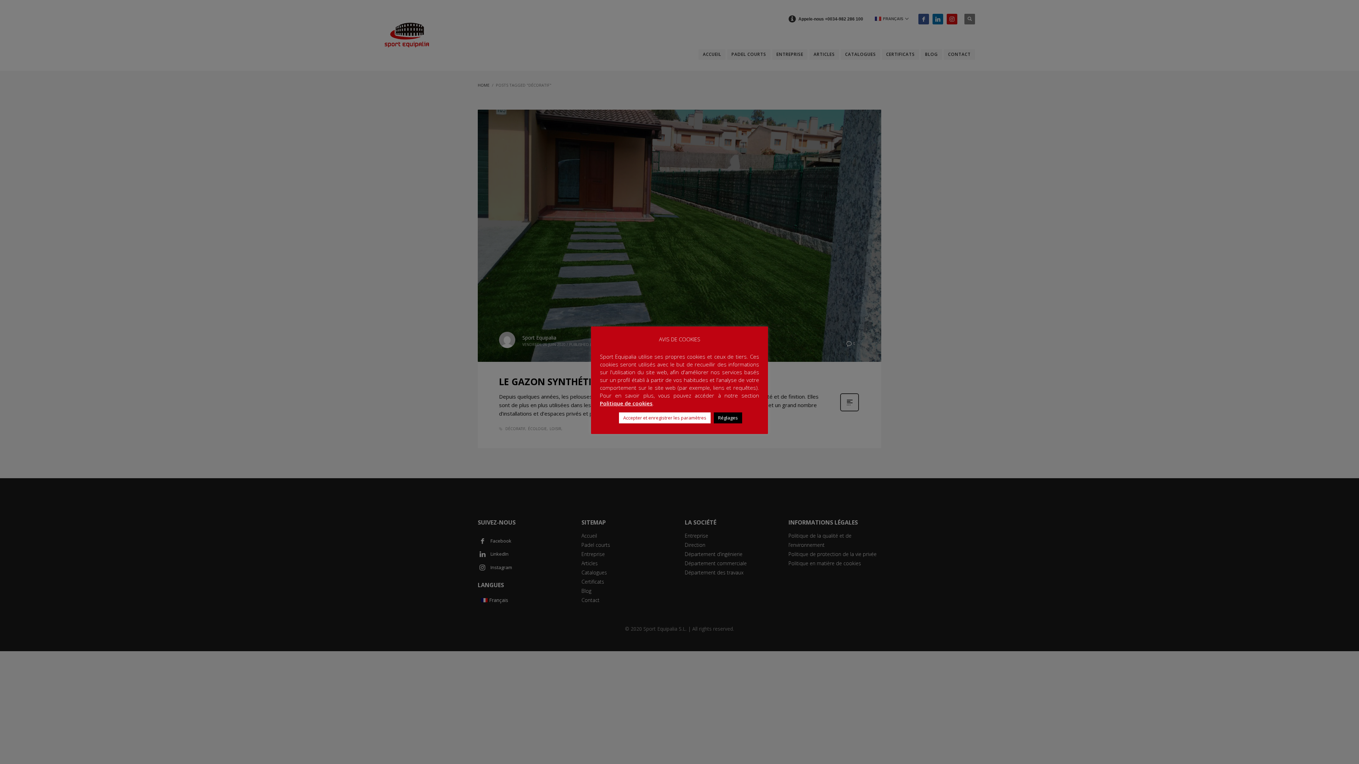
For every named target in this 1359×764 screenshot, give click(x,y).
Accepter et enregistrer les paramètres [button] (664, 418)
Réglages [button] (728, 418)
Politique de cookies (626, 403)
